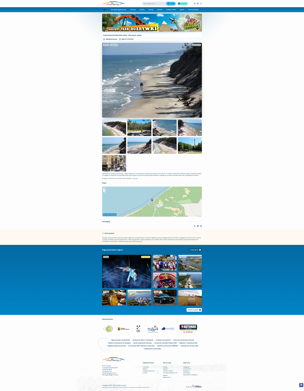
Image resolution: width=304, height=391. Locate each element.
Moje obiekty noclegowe (190, 375)
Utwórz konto (187, 369)
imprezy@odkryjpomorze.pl (110, 375)
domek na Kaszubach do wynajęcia (119, 343)
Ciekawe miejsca (168, 371)
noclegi (150, 9)
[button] (152, 200)
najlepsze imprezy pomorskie (116, 346)
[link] (195, 226)
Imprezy (165, 369)
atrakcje (133, 9)
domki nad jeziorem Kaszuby (142, 343)
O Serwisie (146, 367)
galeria (182, 9)
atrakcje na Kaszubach (163, 340)
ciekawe (159, 9)
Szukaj (172, 3)
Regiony (165, 375)
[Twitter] (201, 3)
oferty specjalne (193, 9)
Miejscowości (167, 377)
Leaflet (199, 216)
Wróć (196, 45)
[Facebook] (194, 3)
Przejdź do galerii (193, 310)
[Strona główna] (104, 9)
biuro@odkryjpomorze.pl (109, 373)
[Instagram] (198, 3)
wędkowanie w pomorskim (152, 349)
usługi (156, 292)
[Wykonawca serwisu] (193, 386)
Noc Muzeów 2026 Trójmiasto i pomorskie (141, 346)
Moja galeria (186, 373)
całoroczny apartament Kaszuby (183, 340)
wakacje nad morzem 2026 (189, 346)
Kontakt (145, 373)
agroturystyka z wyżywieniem (120, 340)
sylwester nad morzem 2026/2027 (167, 346)
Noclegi (165, 367)
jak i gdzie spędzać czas (118, 9)
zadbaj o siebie (171, 9)
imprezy (142, 9)
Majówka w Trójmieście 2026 (188, 343)
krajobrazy (114, 45)
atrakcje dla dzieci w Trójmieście (143, 340)
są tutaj (135, 178)
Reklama (145, 369)
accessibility (301, 384)
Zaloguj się (186, 367)
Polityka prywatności (149, 371)
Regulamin (186, 371)
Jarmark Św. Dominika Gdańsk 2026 (165, 343)
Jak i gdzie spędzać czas (170, 373)
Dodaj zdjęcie (194, 250)
